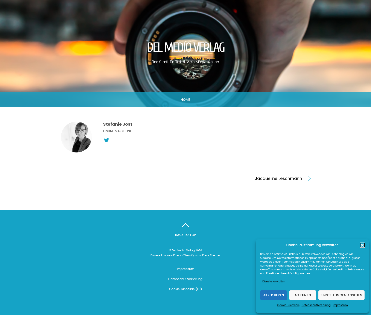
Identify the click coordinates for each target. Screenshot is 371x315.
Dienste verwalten (273, 281)
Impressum (340, 305)
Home (186, 99)
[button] (362, 245)
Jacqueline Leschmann (247, 178)
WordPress (174, 255)
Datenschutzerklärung (316, 305)
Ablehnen (303, 295)
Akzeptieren (273, 295)
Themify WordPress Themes (201, 255)
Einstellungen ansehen (341, 295)
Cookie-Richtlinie (288, 305)
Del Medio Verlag (183, 250)
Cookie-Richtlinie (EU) (185, 289)
